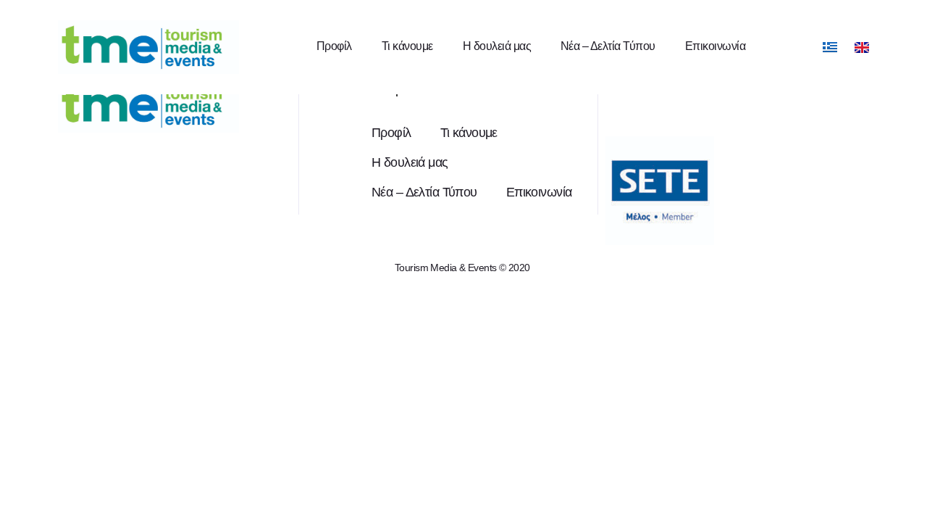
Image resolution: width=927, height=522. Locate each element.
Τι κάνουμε (407, 46)
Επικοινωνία (715, 46)
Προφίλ (334, 46)
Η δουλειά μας (497, 46)
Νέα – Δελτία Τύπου (608, 46)
